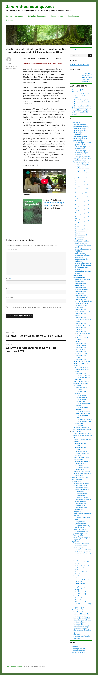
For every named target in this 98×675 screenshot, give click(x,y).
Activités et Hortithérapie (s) (82, 427)
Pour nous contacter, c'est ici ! (79, 64)
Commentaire (12, 250)
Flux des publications (78, 649)
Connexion (75, 647)
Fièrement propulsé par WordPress (34, 666)
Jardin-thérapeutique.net (30, 6)
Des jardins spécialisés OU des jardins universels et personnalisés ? (81, 383)
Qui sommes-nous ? (81, 50)
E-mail (9, 288)
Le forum (74, 606)
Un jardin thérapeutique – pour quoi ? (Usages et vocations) (83, 153)
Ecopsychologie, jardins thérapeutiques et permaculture (82, 463)
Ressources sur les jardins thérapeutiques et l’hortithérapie (80, 479)
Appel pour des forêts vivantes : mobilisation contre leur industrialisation (81, 96)
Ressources (19, 16)
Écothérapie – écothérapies (82, 471)
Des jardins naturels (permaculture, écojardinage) (81, 237)
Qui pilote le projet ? (81, 243)
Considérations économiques (82, 429)
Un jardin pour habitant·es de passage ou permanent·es (83, 423)
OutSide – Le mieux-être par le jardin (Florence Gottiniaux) (82, 568)
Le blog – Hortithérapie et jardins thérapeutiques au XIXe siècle (81, 102)
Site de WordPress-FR (78, 653)
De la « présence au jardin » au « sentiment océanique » (82, 453)
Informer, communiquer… (81, 367)
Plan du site (88, 73)
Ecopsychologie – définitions (82, 433)
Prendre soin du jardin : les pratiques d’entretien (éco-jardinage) (82, 363)
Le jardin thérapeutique (37, 16)
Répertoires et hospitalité (81, 544)
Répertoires (10, 20)
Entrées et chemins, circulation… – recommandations (81, 307)
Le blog (9, 16)
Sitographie (77, 512)
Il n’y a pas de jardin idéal (82, 157)
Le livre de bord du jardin (82, 375)
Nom (8, 279)
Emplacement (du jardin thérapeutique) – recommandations (82, 281)
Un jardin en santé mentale (83, 419)
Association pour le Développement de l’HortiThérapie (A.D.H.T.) (83, 602)
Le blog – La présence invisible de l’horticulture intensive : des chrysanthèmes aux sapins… (81, 108)
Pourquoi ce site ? (86, 75)
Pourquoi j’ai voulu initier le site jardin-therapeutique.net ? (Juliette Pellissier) (82, 620)
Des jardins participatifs (82, 229)
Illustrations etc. (87, 81)
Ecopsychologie (57, 16)
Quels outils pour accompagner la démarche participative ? (83, 255)
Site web (9, 297)
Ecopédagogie (73, 16)
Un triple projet (87, 77)
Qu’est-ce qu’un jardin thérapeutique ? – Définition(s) (80, 133)
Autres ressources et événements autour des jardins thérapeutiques (81, 532)
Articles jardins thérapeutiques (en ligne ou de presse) (82, 538)
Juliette (8, 63)
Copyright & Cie (87, 79)
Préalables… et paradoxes (81, 163)
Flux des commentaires (79, 651)
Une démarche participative (82, 241)
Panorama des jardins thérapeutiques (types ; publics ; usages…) (80, 139)
